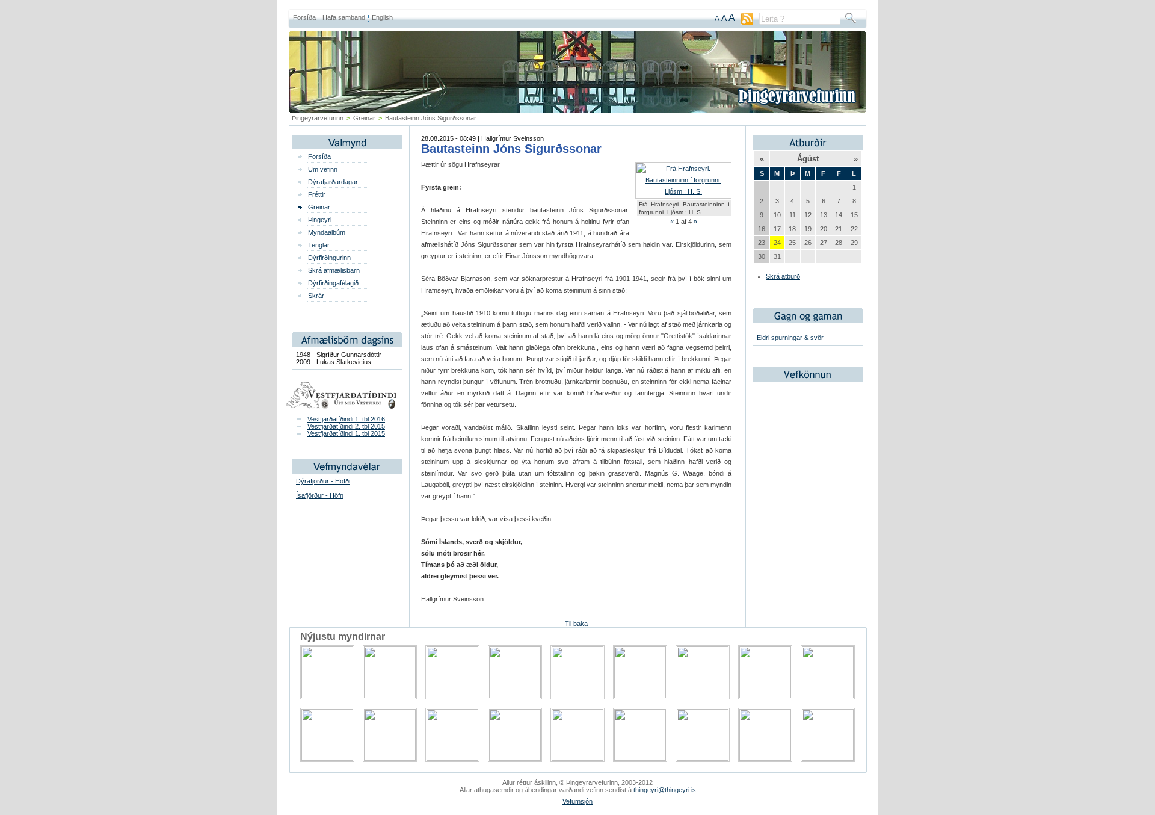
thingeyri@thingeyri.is (664, 789)
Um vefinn (322, 169)
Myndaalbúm (326, 232)
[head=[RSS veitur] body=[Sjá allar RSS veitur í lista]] (747, 22)
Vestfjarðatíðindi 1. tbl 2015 (346, 433)
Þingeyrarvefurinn (317, 118)
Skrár (316, 295)
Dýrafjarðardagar (333, 181)
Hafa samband (343, 17)
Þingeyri (319, 219)
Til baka (576, 623)
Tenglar (319, 245)
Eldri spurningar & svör (790, 337)
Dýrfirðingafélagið (333, 283)
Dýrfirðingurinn (329, 257)
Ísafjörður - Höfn (319, 495)
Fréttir (316, 194)
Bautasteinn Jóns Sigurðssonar (511, 148)
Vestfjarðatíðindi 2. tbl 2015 (346, 426)
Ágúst (808, 158)
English (382, 17)
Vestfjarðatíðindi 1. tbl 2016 (346, 419)
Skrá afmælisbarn (334, 270)
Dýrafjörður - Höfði (323, 481)
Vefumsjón (577, 801)
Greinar (364, 118)
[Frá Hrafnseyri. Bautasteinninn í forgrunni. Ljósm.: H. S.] (683, 191)
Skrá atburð (783, 276)
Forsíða (304, 17)
